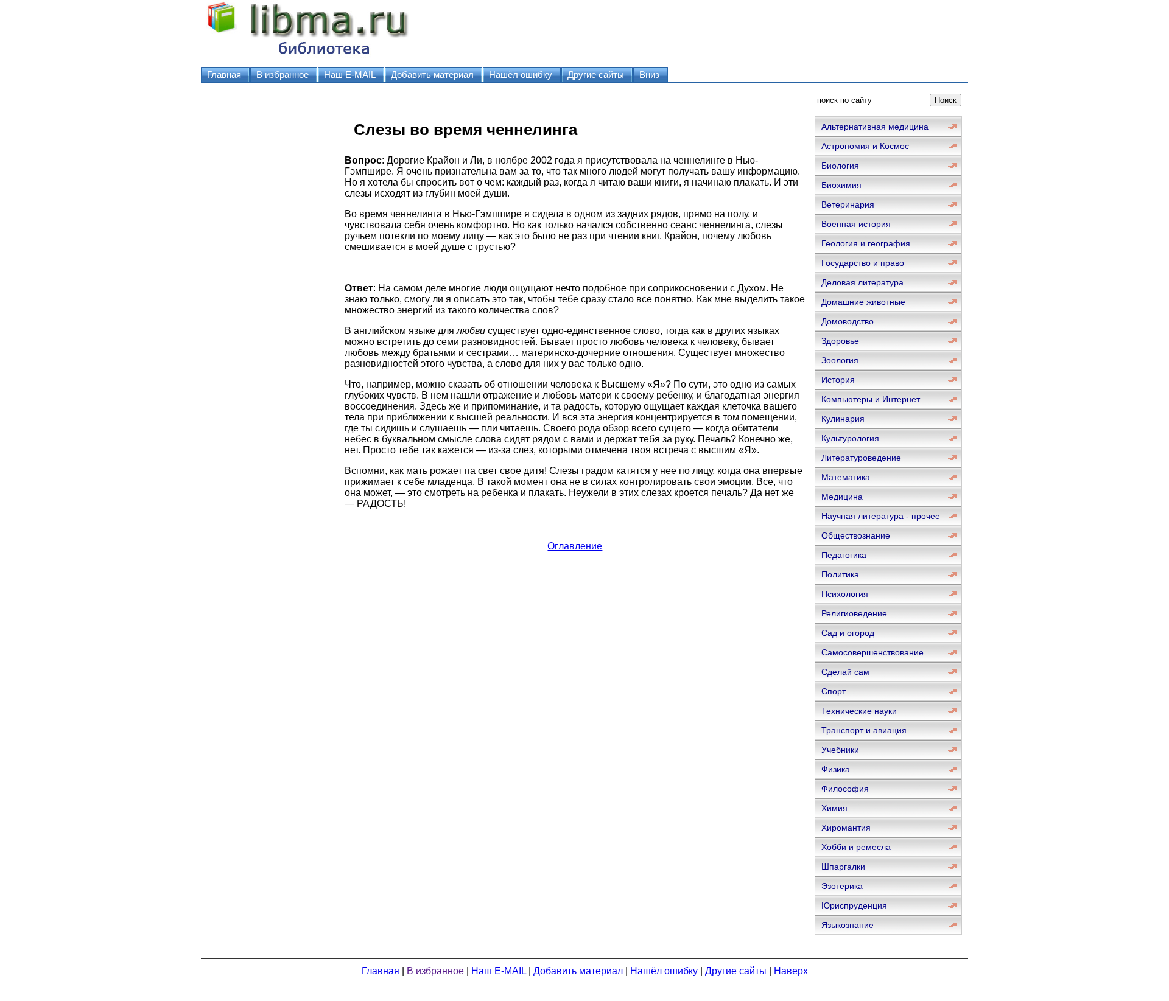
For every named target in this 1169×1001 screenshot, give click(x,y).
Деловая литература (862, 282)
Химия (834, 808)
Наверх (791, 971)
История (838, 380)
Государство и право (862, 263)
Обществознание (855, 535)
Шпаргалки (843, 866)
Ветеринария (847, 204)
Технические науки (859, 711)
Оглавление (574, 546)
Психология (844, 594)
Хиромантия (846, 827)
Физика (835, 769)
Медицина (842, 496)
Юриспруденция (854, 905)
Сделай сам (845, 672)
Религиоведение (854, 613)
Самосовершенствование (872, 652)
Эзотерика (842, 886)
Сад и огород (847, 633)
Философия (845, 788)
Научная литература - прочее (880, 516)
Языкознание (847, 925)
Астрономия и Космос (865, 146)
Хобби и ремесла (856, 847)
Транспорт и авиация (864, 730)
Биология (840, 165)
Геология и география (865, 243)
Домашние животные (863, 302)
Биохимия (841, 185)
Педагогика (843, 555)
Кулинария (843, 419)
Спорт (833, 691)
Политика (840, 574)
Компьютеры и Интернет (870, 399)
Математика (845, 477)
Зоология (839, 360)
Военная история (856, 224)
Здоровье (840, 341)
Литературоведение (861, 457)
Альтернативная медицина (875, 126)
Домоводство (847, 321)
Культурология (850, 438)
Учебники (840, 750)
